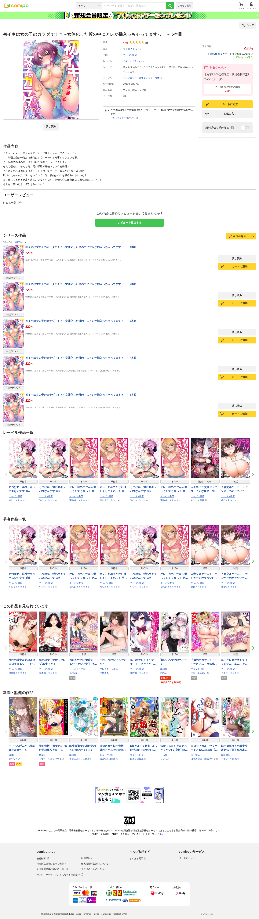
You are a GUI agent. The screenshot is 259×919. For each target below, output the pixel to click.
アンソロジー (130, 78)
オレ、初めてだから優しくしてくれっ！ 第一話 (113, 489)
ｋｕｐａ (137, 49)
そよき (224, 672)
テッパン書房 (130, 55)
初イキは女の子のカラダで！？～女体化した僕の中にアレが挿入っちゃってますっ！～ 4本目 (81, 357)
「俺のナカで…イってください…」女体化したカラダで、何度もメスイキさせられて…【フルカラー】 (204, 662)
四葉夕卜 (87, 758)
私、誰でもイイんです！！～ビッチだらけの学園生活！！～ (143, 662)
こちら (161, 834)
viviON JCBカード (219, 53)
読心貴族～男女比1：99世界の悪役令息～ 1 (53, 747)
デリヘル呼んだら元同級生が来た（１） (22, 747)
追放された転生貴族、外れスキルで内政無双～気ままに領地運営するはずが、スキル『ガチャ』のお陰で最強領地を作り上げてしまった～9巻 (113, 748)
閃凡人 (163, 672)
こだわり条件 (184, 5)
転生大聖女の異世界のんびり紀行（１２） (82, 747)
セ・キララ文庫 (77, 669)
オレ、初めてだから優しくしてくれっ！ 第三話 (174, 489)
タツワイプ (14, 758)
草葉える (104, 672)
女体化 (158, 78)
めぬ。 (194, 500)
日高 (132, 758)
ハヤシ (224, 758)
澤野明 (133, 672)
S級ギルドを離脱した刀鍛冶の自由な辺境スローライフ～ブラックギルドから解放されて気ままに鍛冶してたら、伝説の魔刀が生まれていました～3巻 (144, 748)
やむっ (12, 500)
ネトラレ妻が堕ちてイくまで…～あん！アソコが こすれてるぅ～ (234, 662)
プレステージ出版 (109, 669)
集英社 (42, 755)
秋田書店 (195, 755)
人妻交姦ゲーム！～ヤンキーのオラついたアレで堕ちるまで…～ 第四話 (235, 489)
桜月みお (73, 672)
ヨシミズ (165, 758)
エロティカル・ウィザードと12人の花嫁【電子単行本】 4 (204, 748)
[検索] (170, 5)
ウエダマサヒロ (56, 758)
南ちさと (73, 500)
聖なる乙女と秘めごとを (173, 661)
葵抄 (223, 500)
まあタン (201, 672)
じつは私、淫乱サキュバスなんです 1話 (22, 489)
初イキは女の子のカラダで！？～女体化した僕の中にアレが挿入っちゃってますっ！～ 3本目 (81, 320)
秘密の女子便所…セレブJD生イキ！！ (52, 661)
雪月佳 (103, 758)
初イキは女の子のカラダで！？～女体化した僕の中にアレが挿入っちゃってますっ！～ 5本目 (81, 394)
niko (193, 672)
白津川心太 (196, 758)
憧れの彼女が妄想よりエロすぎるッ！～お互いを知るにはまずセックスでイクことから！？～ (22, 662)
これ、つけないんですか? (113, 661)
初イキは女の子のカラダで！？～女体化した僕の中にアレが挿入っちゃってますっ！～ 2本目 (81, 283)
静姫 (202, 500)
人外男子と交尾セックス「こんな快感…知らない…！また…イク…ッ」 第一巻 (204, 489)
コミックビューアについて (123, 118)
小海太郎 (234, 758)
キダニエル (75, 758)
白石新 (112, 758)
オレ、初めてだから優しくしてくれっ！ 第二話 (83, 489)
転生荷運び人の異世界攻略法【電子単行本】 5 (235, 748)
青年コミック (146, 78)
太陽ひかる (210, 758)
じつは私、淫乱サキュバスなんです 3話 (143, 489)
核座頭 (12, 672)
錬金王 (140, 758)
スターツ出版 (106, 755)
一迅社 (163, 755)
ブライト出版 (197, 669)
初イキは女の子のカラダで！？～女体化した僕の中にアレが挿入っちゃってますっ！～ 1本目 (81, 247)
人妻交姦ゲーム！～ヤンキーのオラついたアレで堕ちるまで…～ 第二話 (235, 576)
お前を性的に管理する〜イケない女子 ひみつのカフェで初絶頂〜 (83, 662)
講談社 (163, 669)
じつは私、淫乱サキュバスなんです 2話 (52, 489)
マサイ (42, 758)
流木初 (42, 672)
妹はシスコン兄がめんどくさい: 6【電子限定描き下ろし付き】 (174, 748)
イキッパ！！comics (133, 61)
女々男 (126, 49)
